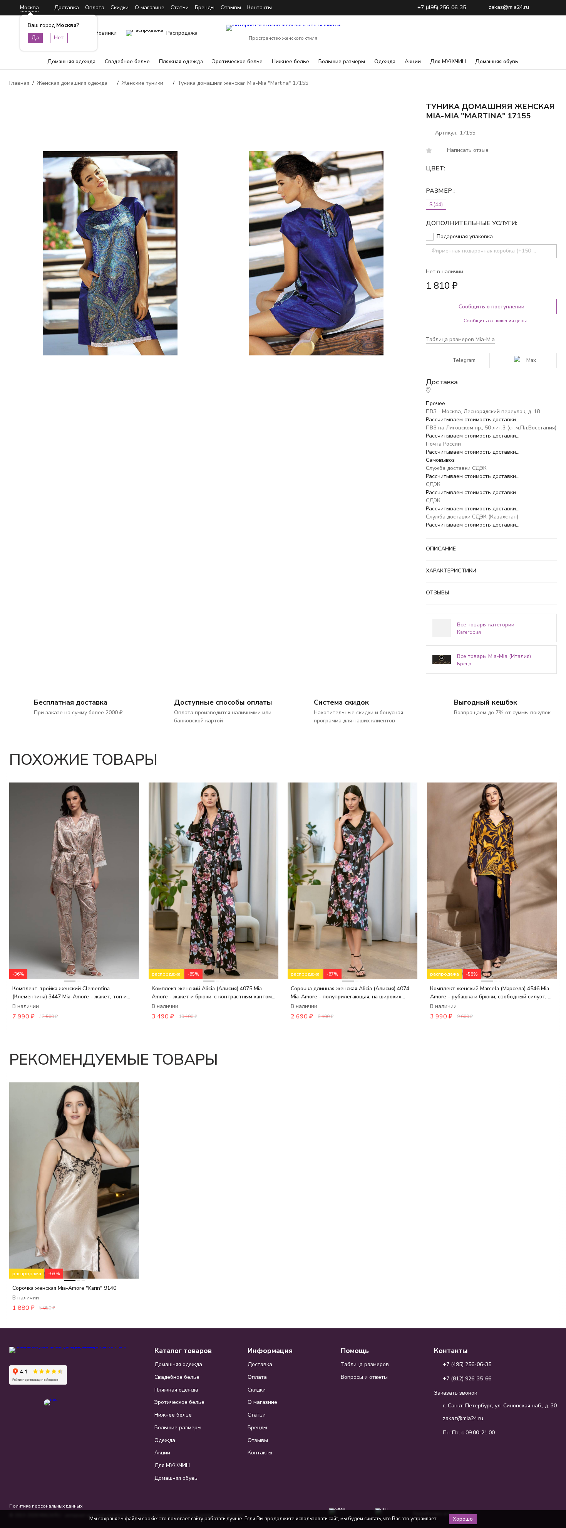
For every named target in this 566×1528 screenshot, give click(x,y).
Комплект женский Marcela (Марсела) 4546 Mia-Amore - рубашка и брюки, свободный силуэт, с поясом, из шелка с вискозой (490, 993)
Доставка (66, 7)
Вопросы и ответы (364, 1377)
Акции (413, 61)
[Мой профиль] (502, 33)
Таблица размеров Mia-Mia (460, 339)
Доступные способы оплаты (223, 702)
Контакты (259, 7)
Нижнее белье (290, 61)
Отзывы (231, 7)
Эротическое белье (237, 61)
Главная (19, 83)
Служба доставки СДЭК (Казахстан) (472, 516)
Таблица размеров (365, 1364)
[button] (529, 755)
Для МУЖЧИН (448, 61)
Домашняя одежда (71, 61)
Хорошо (463, 1519)
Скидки (120, 7)
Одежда (384, 61)
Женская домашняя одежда (72, 83)
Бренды (204, 7)
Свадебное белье (127, 61)
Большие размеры (341, 61)
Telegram (464, 360)
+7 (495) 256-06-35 (441, 8)
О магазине (149, 7)
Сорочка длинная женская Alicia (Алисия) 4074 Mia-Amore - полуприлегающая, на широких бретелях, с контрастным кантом (350, 993)
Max (531, 360)
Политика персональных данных (45, 1506)
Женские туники (142, 83)
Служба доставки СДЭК (456, 468)
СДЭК (433, 484)
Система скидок (341, 702)
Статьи (180, 7)
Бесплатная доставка (70, 702)
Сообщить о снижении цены (495, 321)
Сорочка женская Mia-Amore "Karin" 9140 (64, 1288)
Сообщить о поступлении (491, 306)
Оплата (94, 7)
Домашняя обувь (496, 61)
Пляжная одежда (181, 61)
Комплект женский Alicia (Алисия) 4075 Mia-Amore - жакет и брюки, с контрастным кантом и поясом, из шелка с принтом (212, 993)
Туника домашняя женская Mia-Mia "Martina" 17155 (243, 83)
